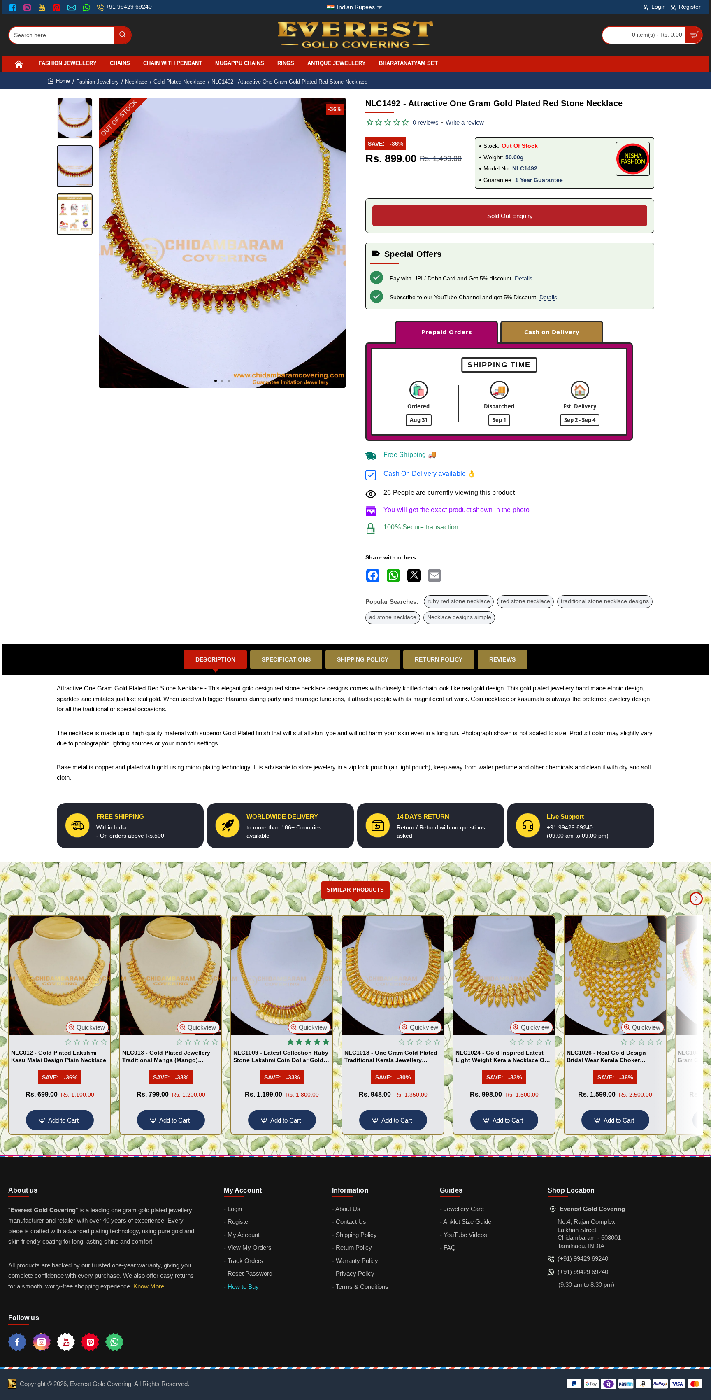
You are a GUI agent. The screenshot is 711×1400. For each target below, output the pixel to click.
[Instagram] (28, 7)
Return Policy (439, 659)
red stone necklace (525, 601)
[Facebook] (14, 7)
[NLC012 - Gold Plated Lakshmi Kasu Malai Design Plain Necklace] (59, 975)
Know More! (149, 1286)
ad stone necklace (392, 617)
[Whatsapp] (114, 1342)
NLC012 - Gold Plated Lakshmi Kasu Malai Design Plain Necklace (58, 1056)
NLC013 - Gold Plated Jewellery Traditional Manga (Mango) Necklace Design (166, 1056)
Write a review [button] (465, 122)
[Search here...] (122, 35)
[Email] (72, 7)
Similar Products (355, 890)
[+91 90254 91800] (87, 7)
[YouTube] (42, 7)
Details (523, 278)
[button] (215, 381)
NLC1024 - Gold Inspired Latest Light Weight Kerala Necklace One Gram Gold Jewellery (503, 1056)
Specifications (286, 659)
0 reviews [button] (426, 122)
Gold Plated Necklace (179, 82)
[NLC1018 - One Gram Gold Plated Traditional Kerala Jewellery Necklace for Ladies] (393, 975)
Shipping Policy (362, 659)
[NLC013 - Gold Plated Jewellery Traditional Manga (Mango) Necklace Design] (170, 975)
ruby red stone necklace (459, 601)
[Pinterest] (57, 7)
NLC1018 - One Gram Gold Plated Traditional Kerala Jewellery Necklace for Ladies (390, 1056)
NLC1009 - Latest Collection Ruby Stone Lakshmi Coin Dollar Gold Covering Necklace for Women (280, 1056)
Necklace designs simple (459, 617)
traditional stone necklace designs (605, 601)
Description (215, 659)
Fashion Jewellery (97, 82)
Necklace (136, 82)
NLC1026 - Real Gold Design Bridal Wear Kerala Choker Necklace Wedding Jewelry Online (614, 1056)
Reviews (502, 659)
